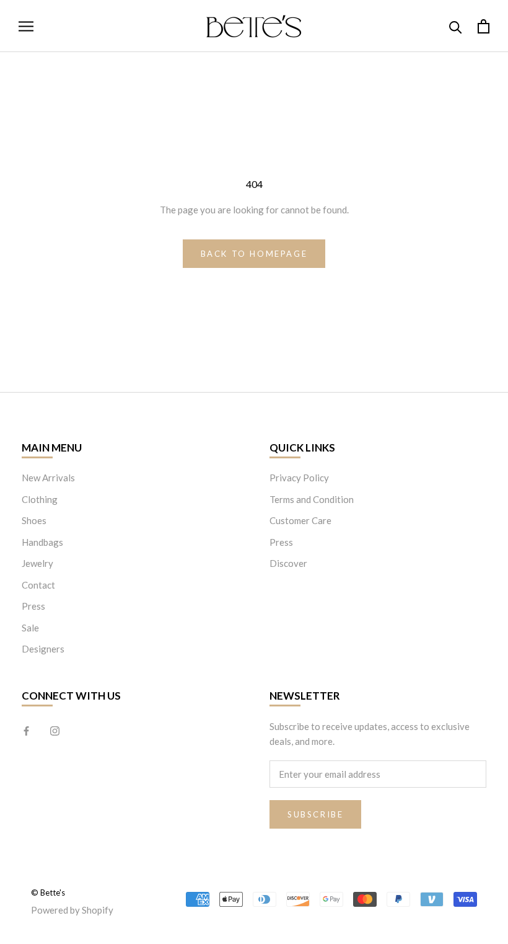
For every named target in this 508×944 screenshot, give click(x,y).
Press (33, 606)
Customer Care (300, 520)
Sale (30, 627)
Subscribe (315, 814)
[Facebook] (26, 730)
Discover (288, 563)
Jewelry (37, 563)
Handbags (42, 542)
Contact (38, 584)
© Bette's (48, 892)
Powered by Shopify (72, 909)
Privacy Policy (299, 477)
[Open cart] (483, 26)
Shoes (34, 520)
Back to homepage (254, 254)
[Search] (455, 26)
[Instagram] (54, 730)
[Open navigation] (26, 26)
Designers (43, 648)
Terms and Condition (311, 499)
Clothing (40, 499)
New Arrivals (48, 477)
